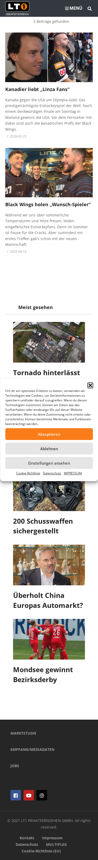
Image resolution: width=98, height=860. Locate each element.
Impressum (52, 837)
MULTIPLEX (56, 844)
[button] (90, 385)
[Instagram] (42, 795)
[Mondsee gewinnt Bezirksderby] (49, 639)
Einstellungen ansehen (49, 463)
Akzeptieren (49, 434)
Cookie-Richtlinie (28, 473)
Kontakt (27, 837)
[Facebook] (15, 795)
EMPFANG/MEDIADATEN (32, 749)
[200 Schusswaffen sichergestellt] (49, 490)
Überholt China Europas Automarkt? (48, 600)
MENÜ (76, 8)
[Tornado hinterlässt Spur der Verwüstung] (49, 342)
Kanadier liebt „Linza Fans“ (37, 89)
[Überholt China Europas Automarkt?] (49, 565)
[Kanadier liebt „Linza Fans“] (49, 57)
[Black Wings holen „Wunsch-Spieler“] (49, 172)
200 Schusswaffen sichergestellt (43, 526)
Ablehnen (49, 448)
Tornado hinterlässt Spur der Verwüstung (48, 377)
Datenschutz (52, 473)
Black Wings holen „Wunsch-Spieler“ (48, 204)
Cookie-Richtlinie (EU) (41, 850)
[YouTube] (29, 795)
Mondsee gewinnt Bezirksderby (43, 674)
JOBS (14, 765)
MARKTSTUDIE (23, 733)
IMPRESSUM (73, 473)
